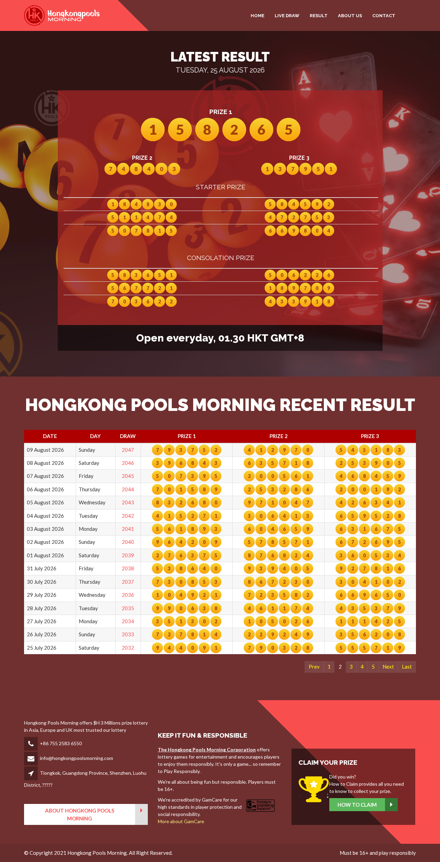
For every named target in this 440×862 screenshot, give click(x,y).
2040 (128, 542)
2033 (128, 634)
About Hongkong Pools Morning (79, 814)
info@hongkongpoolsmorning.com (76, 758)
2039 (128, 555)
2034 (128, 621)
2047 (128, 450)
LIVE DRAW (287, 15)
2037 (128, 582)
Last (407, 666)
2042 (128, 516)
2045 (128, 476)
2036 (128, 595)
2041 (128, 529)
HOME (257, 15)
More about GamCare (181, 821)
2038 (128, 568)
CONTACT (383, 15)
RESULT (319, 15)
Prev (314, 666)
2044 (128, 489)
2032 (128, 648)
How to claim (357, 805)
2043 (128, 502)
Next (388, 666)
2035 (128, 608)
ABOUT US (350, 15)
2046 (128, 463)
